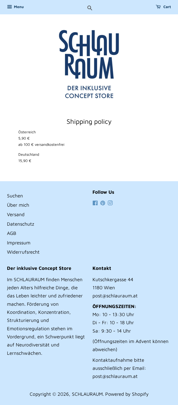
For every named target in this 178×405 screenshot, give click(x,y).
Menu (18, 7)
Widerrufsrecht (23, 252)
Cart (166, 7)
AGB (11, 233)
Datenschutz (20, 224)
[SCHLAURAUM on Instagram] (110, 203)
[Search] (89, 8)
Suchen (15, 195)
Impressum (18, 242)
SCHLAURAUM (87, 394)
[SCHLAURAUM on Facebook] (95, 203)
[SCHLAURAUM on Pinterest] (102, 203)
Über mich (18, 205)
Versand (16, 214)
